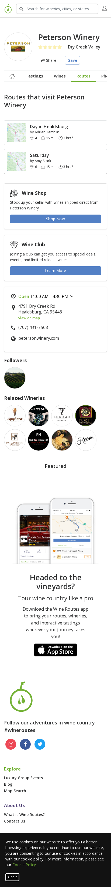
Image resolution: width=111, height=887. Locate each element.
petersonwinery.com (38, 338)
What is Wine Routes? (24, 814)
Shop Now (55, 218)
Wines (60, 76)
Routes (84, 76)
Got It (12, 877)
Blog (8, 784)
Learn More (55, 270)
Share (50, 60)
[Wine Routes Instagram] (10, 744)
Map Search (15, 790)
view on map (29, 317)
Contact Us (14, 821)
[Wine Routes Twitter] (39, 744)
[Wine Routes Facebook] (25, 744)
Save (72, 60)
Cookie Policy (24, 864)
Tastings (34, 76)
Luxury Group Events (23, 777)
